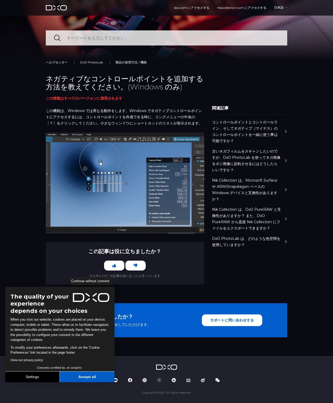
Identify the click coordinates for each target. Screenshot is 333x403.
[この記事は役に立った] (114, 265)
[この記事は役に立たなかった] (135, 265)
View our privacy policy (26, 360)
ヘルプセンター (57, 62)
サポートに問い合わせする (232, 320)
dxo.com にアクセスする (191, 8)
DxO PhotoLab (91, 62)
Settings (32, 377)
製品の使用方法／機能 (131, 62)
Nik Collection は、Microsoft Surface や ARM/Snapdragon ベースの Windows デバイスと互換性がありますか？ (244, 189)
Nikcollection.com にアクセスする (241, 8)
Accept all (87, 377)
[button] (8, 397)
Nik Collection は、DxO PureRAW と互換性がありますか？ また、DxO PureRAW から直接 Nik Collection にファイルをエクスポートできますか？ (246, 218)
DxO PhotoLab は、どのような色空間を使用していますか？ (246, 241)
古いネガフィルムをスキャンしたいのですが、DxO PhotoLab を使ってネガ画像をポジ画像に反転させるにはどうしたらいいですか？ (246, 160)
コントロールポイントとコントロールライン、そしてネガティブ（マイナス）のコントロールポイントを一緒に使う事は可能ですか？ (245, 131)
